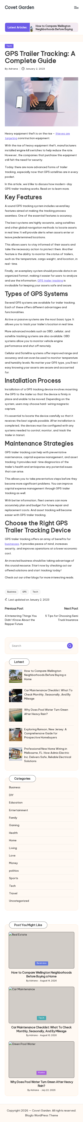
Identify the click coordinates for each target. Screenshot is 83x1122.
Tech (9, 45)
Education (16, 802)
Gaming (14, 825)
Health (13, 833)
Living (13, 848)
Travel (13, 893)
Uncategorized (19, 901)
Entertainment (18, 810)
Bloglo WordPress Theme (41, 1115)
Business (11, 592)
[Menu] (76, 7)
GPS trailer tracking (50, 280)
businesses (12, 544)
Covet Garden (19, 7)
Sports (13, 878)
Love (12, 855)
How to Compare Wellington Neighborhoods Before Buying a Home (54, 29)
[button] (70, 646)
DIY (11, 795)
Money (13, 863)
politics (14, 870)
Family (13, 817)
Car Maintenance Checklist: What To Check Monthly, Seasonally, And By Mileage (41, 1029)
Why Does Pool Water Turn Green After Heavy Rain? (41, 1084)
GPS (24, 592)
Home (13, 840)
